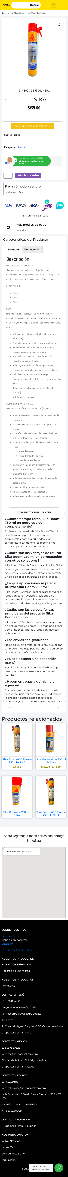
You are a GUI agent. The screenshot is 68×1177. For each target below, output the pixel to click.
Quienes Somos (12, 936)
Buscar (34, 4)
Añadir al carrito (28, 175)
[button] (53, 5)
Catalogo (7, 943)
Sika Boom (23, 147)
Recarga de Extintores (16, 970)
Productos (7, 13)
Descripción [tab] (13, 249)
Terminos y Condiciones (17, 950)
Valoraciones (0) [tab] (31, 249)
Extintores (8, 985)
